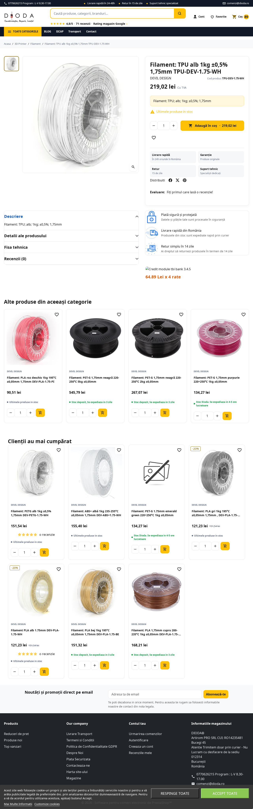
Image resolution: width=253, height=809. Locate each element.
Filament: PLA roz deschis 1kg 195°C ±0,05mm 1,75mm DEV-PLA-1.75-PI (31, 379)
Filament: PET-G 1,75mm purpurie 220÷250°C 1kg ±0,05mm (217, 379)
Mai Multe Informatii (18, 804)
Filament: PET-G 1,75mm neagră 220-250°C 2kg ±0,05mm (156, 379)
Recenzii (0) (15, 258)
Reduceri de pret (16, 734)
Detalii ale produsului (25, 235)
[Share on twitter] (177, 180)
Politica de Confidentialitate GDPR (91, 746)
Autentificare (138, 740)
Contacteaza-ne (78, 765)
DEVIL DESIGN (160, 78)
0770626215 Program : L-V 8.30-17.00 (219, 776)
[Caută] (179, 13)
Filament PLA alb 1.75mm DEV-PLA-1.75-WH (35, 632)
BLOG (47, 31)
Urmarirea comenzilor (145, 734)
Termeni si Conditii (80, 740)
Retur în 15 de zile (132, 3)
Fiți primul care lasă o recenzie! (190, 192)
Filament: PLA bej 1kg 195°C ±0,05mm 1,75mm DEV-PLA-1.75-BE (95, 632)
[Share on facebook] (170, 180)
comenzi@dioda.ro (210, 783)
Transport (74, 31)
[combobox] (112, 13)
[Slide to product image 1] (11, 63)
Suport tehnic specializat (164, 3)
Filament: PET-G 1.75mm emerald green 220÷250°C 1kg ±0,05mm (154, 513)
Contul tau (137, 723)
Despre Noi (74, 753)
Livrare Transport (79, 734)
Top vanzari (12, 746)
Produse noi (13, 740)
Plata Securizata (78, 759)
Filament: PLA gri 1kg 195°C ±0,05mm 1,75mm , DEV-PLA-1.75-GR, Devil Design (215, 513)
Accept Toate (225, 793)
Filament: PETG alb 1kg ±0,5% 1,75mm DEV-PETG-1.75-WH (31, 513)
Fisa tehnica (16, 247)
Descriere (13, 216)
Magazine (73, 778)
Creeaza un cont (141, 746)
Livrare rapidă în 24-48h (101, 3)
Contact (91, 31)
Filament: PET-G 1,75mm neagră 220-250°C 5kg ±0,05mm (94, 379)
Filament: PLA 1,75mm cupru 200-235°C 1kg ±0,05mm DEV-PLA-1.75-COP (154, 632)
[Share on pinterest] (184, 180)
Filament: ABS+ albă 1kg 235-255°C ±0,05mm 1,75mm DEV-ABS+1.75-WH (96, 513)
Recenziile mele (140, 753)
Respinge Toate (175, 793)
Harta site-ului (77, 772)
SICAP (59, 31)
